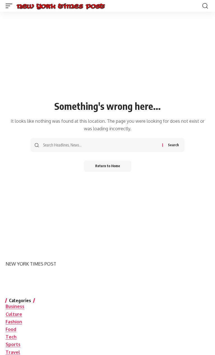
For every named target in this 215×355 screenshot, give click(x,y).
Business (15, 306)
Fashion (14, 322)
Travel (13, 352)
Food (11, 329)
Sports (13, 344)
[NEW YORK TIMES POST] (60, 6)
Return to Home (107, 166)
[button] (10, 6)
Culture (14, 314)
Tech (11, 337)
